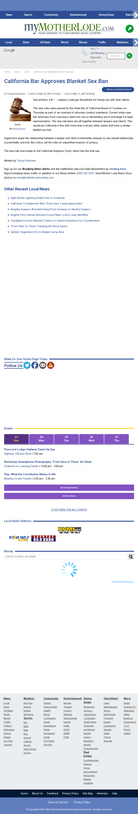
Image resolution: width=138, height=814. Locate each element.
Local (8, 42)
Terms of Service (58, 802)
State (26, 42)
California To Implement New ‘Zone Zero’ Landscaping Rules (46, 203)
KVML (67, 725)
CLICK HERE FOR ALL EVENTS (69, 509)
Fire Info (48, 744)
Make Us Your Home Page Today (25, 359)
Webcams (122, 42)
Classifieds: (111, 698)
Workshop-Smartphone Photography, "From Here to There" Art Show (48, 461)
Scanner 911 (130, 707)
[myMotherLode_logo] (69, 28)
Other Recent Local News (27, 189)
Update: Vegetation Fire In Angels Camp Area (37, 232)
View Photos (19, 129)
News (9, 14)
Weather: (29, 698)
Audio (127, 703)
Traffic (102, 42)
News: (7, 698)
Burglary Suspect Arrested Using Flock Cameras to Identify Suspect (51, 209)
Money (83, 42)
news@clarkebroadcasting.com (35, 177)
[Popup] (130, 29)
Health (47, 710)
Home (24, 793)
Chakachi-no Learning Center (21, 466)
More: (127, 698)
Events (47, 703)
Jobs (106, 703)
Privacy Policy (70, 793)
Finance (88, 764)
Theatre (68, 707)
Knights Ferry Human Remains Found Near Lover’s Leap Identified (49, 215)
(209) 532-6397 (85, 173)
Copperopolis (91, 748)
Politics (8, 725)
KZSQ (67, 729)
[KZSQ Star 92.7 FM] (17, 537)
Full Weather (98, 53)
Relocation (89, 775)
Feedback (52, 793)
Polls (66, 737)
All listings (89, 707)
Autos (107, 710)
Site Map (88, 793)
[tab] (16, 439)
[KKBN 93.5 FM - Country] (43, 537)
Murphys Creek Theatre (18, 478)
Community (51, 14)
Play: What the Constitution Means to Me (30, 474)
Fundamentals (91, 760)
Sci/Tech (8, 741)
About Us (37, 793)
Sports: (28, 718)
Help (114, 793)
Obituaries (9, 729)
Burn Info (96, 57)
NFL (26, 722)
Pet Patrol (49, 741)
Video (127, 714)
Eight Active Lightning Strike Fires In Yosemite (38, 198)
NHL (26, 734)
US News (45, 42)
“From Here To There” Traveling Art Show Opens (39, 226)
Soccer (27, 737)
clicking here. (118, 169)
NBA (26, 730)
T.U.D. (127, 725)
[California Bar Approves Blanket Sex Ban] (17, 120)
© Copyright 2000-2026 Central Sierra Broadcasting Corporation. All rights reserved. (69, 809)
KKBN (67, 733)
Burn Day (28, 703)
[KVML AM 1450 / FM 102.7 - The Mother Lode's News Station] (69, 529)
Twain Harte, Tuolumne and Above (90, 726)
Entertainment (78, 14)
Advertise (102, 793)
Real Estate (110, 714)
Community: (51, 698)
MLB (26, 726)
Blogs (47, 714)
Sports (28, 14)
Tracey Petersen (26, 160)
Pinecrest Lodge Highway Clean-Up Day (29, 449)
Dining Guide (106, 14)
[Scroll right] (135, 15)
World (64, 42)
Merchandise (110, 707)
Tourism (8, 744)
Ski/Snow (29, 714)
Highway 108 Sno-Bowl (17, 453)
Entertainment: (73, 698)
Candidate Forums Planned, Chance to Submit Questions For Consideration (55, 220)
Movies (67, 703)
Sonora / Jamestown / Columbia (90, 714)
